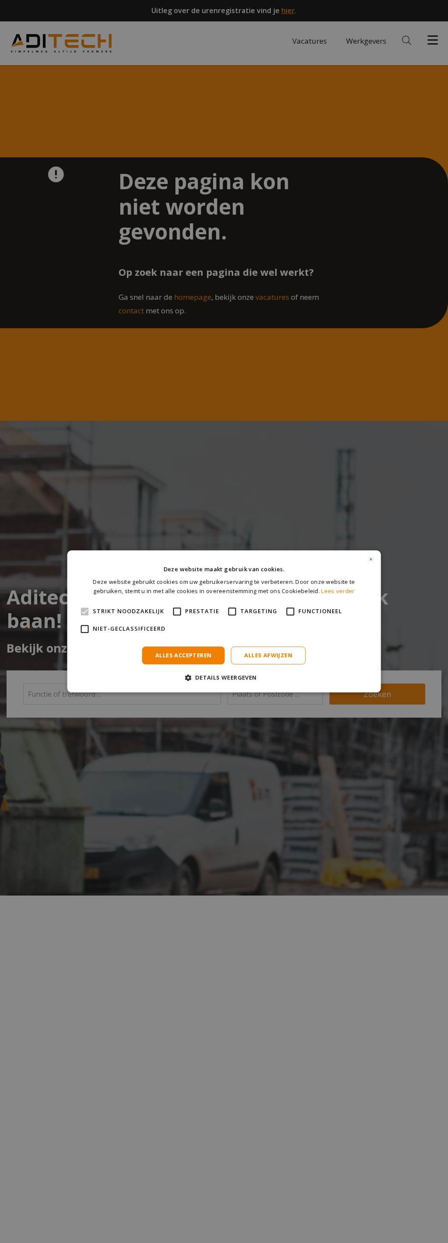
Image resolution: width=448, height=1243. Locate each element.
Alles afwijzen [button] (268, 655)
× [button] (371, 559)
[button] (223, 678)
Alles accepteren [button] (183, 655)
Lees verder (337, 591)
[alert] (224, 621)
